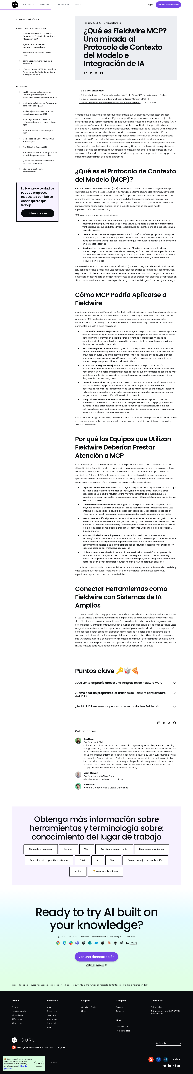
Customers (51, 1011)
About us (120, 1011)
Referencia (23, 985)
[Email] (86, 73)
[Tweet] (96, 73)
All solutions (17, 1023)
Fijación (78, 4)
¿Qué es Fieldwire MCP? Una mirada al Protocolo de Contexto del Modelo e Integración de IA (106, 985)
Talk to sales (156, 1007)
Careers (119, 1007)
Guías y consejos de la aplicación (46, 985)
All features (17, 1019)
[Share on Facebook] (101, 73)
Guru (102, 621)
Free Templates (123, 1031)
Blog (48, 1027)
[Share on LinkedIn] (91, 73)
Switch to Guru (122, 1026)
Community (51, 1023)
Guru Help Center (89, 1007)
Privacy (53, 1062)
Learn (48, 1007)
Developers (51, 1019)
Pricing (15, 1007)
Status (84, 1011)
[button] (28, 4)
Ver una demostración (168, 4)
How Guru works (19, 1011)
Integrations (17, 1015)
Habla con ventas (37, 213)
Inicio (14, 985)
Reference (51, 1015)
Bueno (39, 1063)
